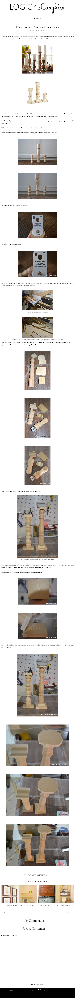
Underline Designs (67, 996)
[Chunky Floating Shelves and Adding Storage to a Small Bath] (28, 894)
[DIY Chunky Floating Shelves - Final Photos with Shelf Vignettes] (65, 894)
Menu (38, 18)
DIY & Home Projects (40, 875)
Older (70, 912)
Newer (4, 912)
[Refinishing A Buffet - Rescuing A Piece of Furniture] (47, 894)
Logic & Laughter (11, 996)
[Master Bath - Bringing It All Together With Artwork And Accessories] (10, 894)
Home (37, 912)
